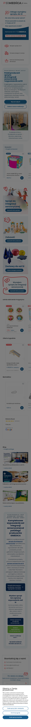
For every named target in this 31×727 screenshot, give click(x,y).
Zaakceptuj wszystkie (15, 717)
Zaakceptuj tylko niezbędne (15, 708)
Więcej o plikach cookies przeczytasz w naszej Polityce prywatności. (15, 703)
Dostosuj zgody (15, 713)
